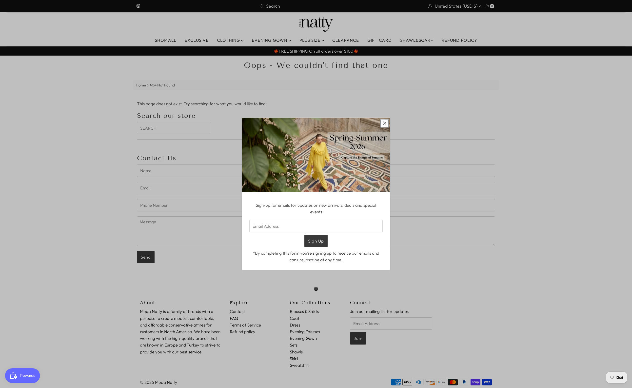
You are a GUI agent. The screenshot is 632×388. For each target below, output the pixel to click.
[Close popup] (384, 123)
